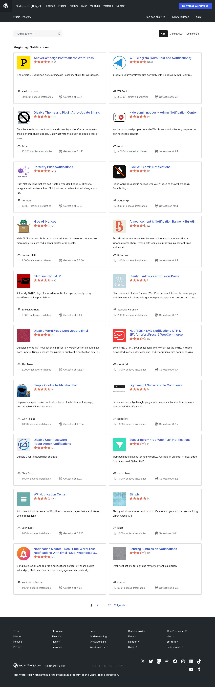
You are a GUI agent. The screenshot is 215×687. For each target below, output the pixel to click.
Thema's (56, 636)
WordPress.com (177, 631)
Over (16, 631)
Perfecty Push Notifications (53, 167)
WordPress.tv (99, 647)
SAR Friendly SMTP (47, 276)
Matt (171, 636)
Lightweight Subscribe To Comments (156, 385)
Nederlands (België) (56, 665)
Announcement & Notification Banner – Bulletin (163, 221)
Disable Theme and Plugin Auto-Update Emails (67, 112)
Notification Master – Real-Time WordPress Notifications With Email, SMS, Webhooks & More (65, 551)
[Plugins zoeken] (59, 33)
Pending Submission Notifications (153, 549)
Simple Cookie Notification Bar (55, 385)
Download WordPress (195, 5)
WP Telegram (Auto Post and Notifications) (160, 58)
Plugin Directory (22, 16)
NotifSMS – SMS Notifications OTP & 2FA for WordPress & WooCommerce (156, 332)
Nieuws (17, 636)
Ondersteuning (98, 636)
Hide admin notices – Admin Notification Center (163, 112)
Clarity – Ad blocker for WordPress (154, 276)
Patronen (57, 647)
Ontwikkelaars (98, 641)
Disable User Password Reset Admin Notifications (52, 441)
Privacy (17, 647)
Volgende (119, 605)
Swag (132, 647)
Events (132, 636)
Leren (93, 631)
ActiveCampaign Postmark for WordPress (64, 58)
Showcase (57, 631)
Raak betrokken (137, 631)
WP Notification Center (50, 494)
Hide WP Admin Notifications (150, 167)
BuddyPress (175, 647)
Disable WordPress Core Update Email (61, 330)
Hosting (17, 641)
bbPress (173, 641)
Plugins (56, 641)
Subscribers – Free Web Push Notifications (160, 439)
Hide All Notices (45, 221)
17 (109, 605)
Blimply (135, 494)
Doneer (134, 641)
